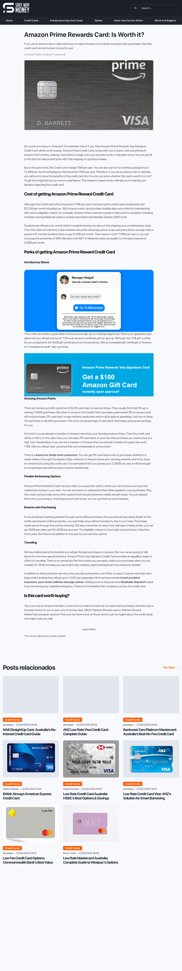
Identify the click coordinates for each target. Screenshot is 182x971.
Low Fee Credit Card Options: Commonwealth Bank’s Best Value (28, 860)
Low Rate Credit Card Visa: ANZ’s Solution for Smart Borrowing (147, 796)
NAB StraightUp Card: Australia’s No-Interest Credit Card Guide (29, 732)
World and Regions (165, 20)
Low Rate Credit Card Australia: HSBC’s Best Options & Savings (86, 796)
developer (8, 724)
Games (99, 20)
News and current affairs (128, 20)
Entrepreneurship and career (66, 20)
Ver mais (169, 667)
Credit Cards (31, 20)
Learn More (89, 629)
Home (9, 20)
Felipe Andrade (10, 788)
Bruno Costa (69, 853)
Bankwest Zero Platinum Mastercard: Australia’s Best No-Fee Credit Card (150, 732)
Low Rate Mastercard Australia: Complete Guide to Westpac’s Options (90, 860)
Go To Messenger (91, 307)
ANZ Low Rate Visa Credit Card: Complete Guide (86, 732)
